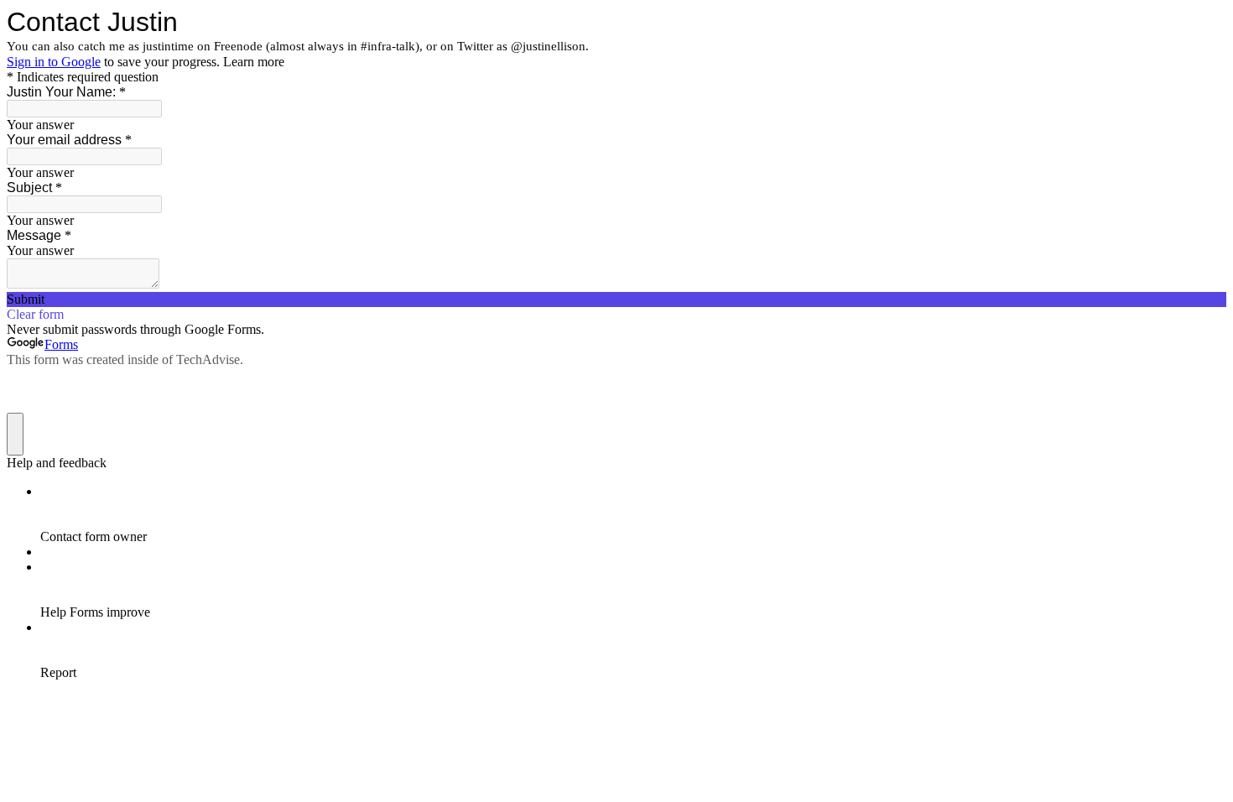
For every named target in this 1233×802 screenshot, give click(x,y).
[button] (616, 299)
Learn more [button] (253, 62)
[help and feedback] (15, 434)
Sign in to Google (54, 62)
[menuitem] (633, 514)
